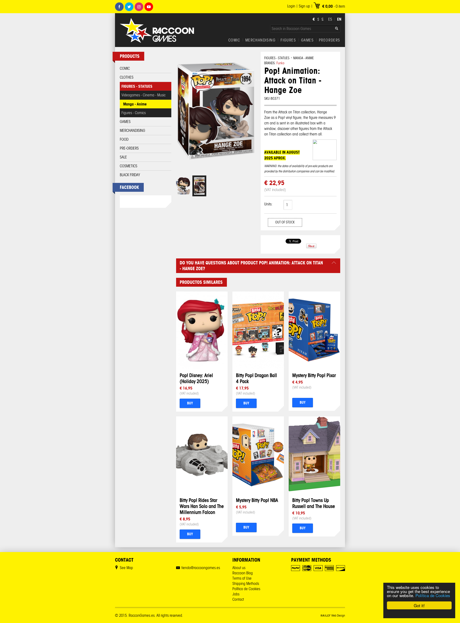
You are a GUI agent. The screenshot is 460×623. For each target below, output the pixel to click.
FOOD (124, 139)
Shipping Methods (245, 583)
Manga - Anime (135, 104)
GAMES (307, 40)
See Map (126, 567)
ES (330, 19)
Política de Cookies (432, 595)
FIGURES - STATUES (136, 86)
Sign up (304, 6)
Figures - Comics (133, 113)
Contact (238, 599)
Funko (280, 63)
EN (339, 19)
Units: (268, 204)
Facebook (119, 6)
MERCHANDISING (260, 40)
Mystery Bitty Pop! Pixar (314, 375)
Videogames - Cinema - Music (143, 95)
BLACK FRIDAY (130, 175)
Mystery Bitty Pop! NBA (257, 500)
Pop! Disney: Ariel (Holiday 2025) (196, 378)
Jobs (235, 594)
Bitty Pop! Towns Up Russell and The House (313, 503)
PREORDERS (329, 40)
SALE (123, 157)
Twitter (129, 6)
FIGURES (288, 40)
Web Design (333, 615)
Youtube (148, 6)
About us (238, 567)
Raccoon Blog (242, 573)
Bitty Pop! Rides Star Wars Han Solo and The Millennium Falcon (202, 506)
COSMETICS (128, 166)
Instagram (139, 6)
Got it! (419, 605)
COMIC (234, 40)
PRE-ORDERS (129, 148)
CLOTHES (126, 77)
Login (291, 6)
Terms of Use (242, 578)
